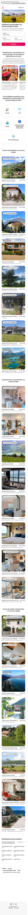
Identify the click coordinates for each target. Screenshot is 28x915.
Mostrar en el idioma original (18, 3)
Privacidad (10, 908)
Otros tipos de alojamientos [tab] (8, 842)
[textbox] (7, 40)
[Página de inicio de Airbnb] (3, 7)
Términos (16, 908)
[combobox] (13, 35)
